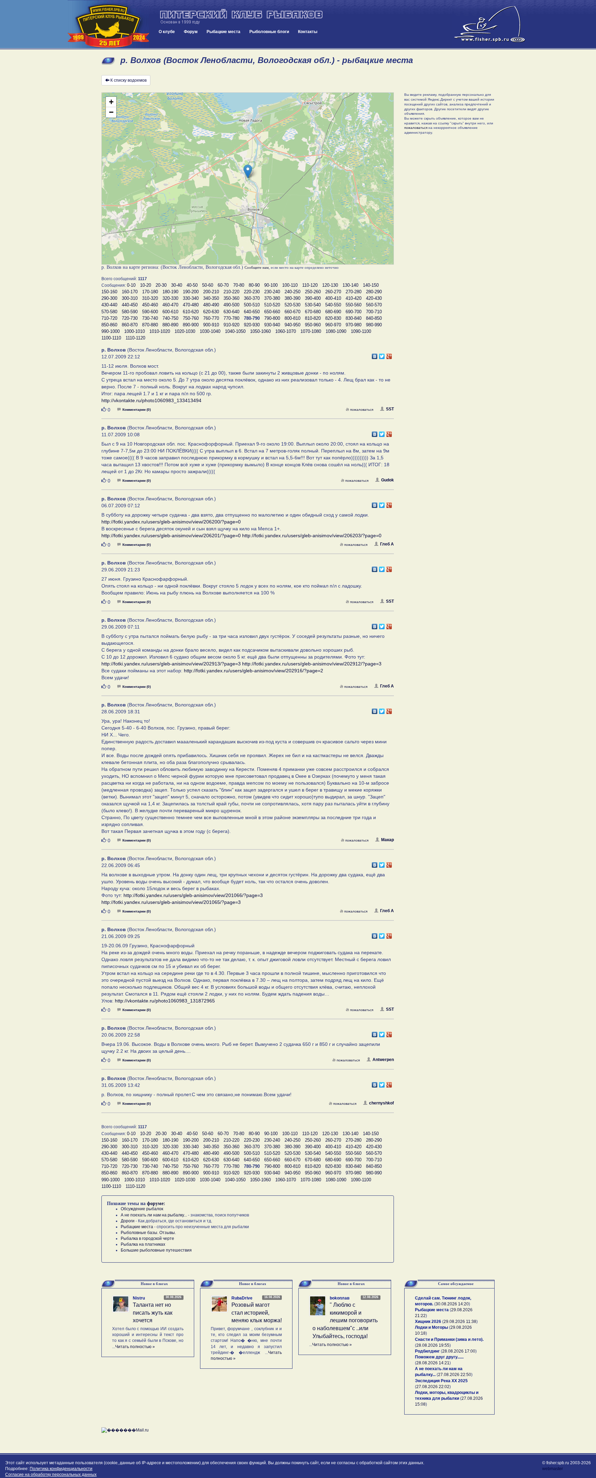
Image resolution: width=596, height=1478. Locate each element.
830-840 (353, 318)
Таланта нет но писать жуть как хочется (152, 1313)
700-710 (374, 311)
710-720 (109, 318)
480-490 (211, 304)
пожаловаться (361, 409)
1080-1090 (336, 331)
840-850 (374, 318)
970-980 (353, 324)
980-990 (374, 324)
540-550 (333, 304)
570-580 (109, 311)
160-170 (130, 291)
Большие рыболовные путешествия (156, 1250)
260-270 (333, 291)
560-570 (374, 304)
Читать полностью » (135, 1346)
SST (390, 409)
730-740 (150, 318)
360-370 (252, 298)
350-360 (231, 298)
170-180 (150, 291)
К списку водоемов (128, 80)
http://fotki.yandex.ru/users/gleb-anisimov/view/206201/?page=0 (171, 535)
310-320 (150, 298)
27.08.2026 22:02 (432, 1386)
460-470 (170, 304)
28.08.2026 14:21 (432, 1362)
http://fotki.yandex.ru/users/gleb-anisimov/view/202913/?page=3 (171, 663)
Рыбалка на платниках (143, 1244)
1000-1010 (134, 331)
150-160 (109, 291)
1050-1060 (260, 331)
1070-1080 (310, 331)
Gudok (387, 480)
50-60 (207, 285)
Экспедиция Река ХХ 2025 (441, 1380)
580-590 (130, 311)
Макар (387, 839)
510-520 (272, 304)
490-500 (231, 304)
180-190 (170, 291)
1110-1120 (135, 337)
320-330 (170, 298)
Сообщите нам (257, 267)
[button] (248, 171)
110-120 (310, 285)
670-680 (313, 311)
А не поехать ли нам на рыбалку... (154, 1215)
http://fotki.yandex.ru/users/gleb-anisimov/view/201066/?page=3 (193, 895)
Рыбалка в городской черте (147, 1238)
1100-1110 (111, 337)
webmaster (552, 1468)
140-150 (371, 285)
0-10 (131, 285)
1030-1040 (210, 331)
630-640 (231, 311)
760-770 (211, 318)
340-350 (211, 298)
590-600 (150, 311)
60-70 (223, 285)
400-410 (333, 298)
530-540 (313, 304)
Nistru (139, 1298)
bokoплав (339, 1298)
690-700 (353, 311)
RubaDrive (241, 1298)
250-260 (313, 291)
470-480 (191, 304)
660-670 (292, 311)
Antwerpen (383, 1059)
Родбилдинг (427, 1351)
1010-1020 (159, 331)
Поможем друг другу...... (439, 1357)
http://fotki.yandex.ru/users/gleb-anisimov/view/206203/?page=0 (311, 535)
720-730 (130, 318)
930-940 (272, 324)
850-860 (109, 324)
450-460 (150, 304)
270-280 (353, 291)
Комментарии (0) (136, 409)
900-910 (211, 324)
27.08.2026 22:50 (454, 1374)
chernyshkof (381, 1103)
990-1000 (110, 331)
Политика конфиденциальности (61, 1468)
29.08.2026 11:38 (460, 1321)
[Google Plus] (389, 354)
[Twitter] (382, 354)
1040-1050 (235, 331)
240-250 (292, 291)
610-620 (191, 311)
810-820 (313, 318)
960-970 (333, 324)
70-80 (238, 285)
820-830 (333, 318)
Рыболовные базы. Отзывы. (148, 1232)
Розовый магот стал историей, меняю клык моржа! (256, 1313)
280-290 (374, 291)
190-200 (191, 291)
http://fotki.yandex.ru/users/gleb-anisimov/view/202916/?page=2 (253, 670)
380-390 (292, 298)
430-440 (109, 304)
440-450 (130, 304)
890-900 (191, 324)
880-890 (170, 324)
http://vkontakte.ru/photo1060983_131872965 (165, 1000)
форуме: (156, 1203)
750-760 (191, 318)
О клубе (167, 31)
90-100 (271, 285)
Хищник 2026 (428, 1321)
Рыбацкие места (223, 31)
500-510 (252, 304)
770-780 (231, 318)
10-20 (145, 285)
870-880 (150, 324)
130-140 (350, 285)
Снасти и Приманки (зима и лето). (449, 1339)
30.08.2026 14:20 (452, 1304)
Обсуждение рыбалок (142, 1208)
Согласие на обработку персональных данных (51, 1474)
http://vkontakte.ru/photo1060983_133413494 (151, 400)
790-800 (272, 318)
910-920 (231, 324)
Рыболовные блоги (269, 31)
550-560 (353, 304)
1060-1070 (285, 331)
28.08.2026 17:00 (458, 1351)
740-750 (170, 318)
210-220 (231, 291)
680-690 (333, 311)
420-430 (374, 298)
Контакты (307, 31)
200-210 (211, 291)
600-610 (170, 311)
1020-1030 (185, 331)
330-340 (191, 298)
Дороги (128, 1221)
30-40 (176, 285)
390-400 (313, 298)
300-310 (130, 298)
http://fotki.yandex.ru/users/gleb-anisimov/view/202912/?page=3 (311, 663)
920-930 (252, 324)
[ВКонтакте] (374, 354)
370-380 (272, 298)
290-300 (109, 298)
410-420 (353, 298)
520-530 (292, 304)
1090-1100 (361, 331)
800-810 (292, 318)
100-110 (290, 285)
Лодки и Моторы (431, 1327)
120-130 (330, 285)
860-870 (130, 324)
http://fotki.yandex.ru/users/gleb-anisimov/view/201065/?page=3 (171, 902)
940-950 (292, 324)
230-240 (272, 291)
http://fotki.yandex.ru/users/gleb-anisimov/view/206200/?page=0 (171, 521)
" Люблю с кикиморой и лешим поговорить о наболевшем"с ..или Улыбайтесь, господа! (345, 1320)
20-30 (161, 285)
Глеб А (387, 544)
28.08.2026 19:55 (432, 1345)
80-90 (254, 285)
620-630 (211, 311)
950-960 (313, 324)
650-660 (272, 311)
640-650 (252, 311)
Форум (191, 31)
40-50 (192, 285)
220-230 (252, 291)
